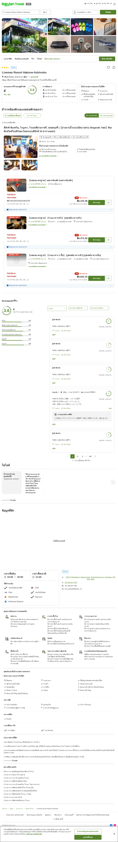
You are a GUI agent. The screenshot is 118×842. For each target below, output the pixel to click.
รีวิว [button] (32, 59)
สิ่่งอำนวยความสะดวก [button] (52, 59)
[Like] (108, 67)
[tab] (91, 115)
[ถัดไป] (113, 482)
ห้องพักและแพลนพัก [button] (22, 59)
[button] (13, 4)
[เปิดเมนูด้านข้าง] (114, 4)
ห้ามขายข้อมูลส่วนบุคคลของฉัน (88, 831)
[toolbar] (55, 12)
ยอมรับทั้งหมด (88, 837)
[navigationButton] (67, 456)
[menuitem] (90, 3)
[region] (59, 834)
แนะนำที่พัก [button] (8, 59)
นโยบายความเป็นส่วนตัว (34, 834)
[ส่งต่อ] (114, 67)
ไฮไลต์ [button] (39, 59)
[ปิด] (114, 833)
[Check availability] (108, 202)
